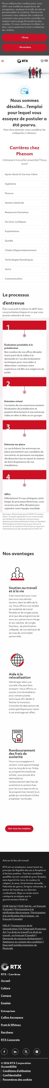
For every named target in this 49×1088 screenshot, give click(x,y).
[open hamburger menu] (2, 61)
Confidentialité (12, 1075)
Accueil (5, 981)
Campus (6, 995)
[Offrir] (24, 491)
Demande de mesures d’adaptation (22, 939)
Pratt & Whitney (11, 1025)
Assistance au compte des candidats (22, 942)
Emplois (6, 1003)
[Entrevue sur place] (24, 444)
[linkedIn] (15, 1051)
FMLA (6, 926)
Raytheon (7, 1032)
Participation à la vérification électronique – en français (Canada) (24, 916)
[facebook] (4, 1051)
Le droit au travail (18, 932)
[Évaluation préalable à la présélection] (24, 348)
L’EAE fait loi (10, 906)
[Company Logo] (22, 61)
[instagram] (37, 1051)
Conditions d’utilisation (17, 1071)
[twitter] (26, 1051)
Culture (5, 988)
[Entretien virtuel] (24, 398)
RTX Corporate (10, 1040)
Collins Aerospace (12, 1017)
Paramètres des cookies (17, 1079)
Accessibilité (9, 1066)
